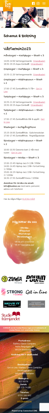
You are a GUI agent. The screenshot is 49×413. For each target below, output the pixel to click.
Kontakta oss (27, 244)
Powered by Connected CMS (24, 411)
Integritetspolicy (24, 359)
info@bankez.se (24, 401)
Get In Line (16, 152)
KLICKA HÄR (28, 199)
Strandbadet (39, 61)
